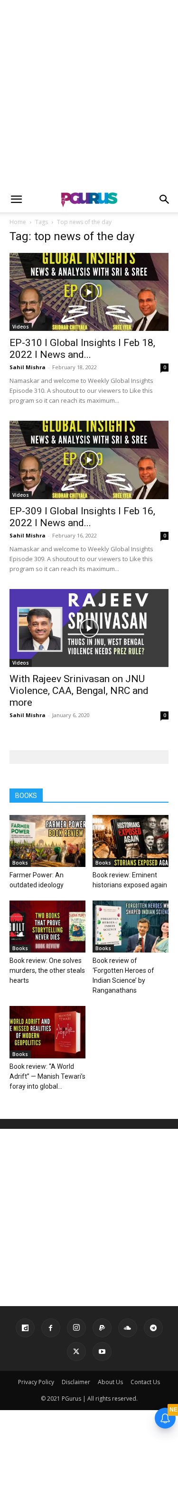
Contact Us (145, 1382)
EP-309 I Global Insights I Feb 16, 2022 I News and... (82, 516)
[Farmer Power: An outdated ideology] (47, 841)
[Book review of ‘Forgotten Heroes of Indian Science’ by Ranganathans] (131, 927)
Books (20, 862)
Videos (20, 326)
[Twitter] (76, 1351)
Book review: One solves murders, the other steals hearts (47, 970)
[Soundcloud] (127, 1327)
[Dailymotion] (25, 1327)
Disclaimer (76, 1382)
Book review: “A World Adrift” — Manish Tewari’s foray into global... (47, 1076)
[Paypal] (102, 1327)
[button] (16, 199)
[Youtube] (102, 1351)
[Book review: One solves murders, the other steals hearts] (47, 927)
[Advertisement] (89, 93)
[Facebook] (50, 1327)
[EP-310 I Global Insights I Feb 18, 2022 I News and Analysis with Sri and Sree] (89, 292)
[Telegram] (153, 1327)
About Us (110, 1382)
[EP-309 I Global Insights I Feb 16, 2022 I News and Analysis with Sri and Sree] (89, 460)
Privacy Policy (36, 1382)
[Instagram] (76, 1327)
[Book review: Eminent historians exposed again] (131, 841)
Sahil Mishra (27, 367)
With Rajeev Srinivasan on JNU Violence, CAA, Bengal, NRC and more (79, 690)
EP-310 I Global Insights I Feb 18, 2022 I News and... (82, 348)
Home (17, 222)
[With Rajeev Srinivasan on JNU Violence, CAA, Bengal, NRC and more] (89, 628)
